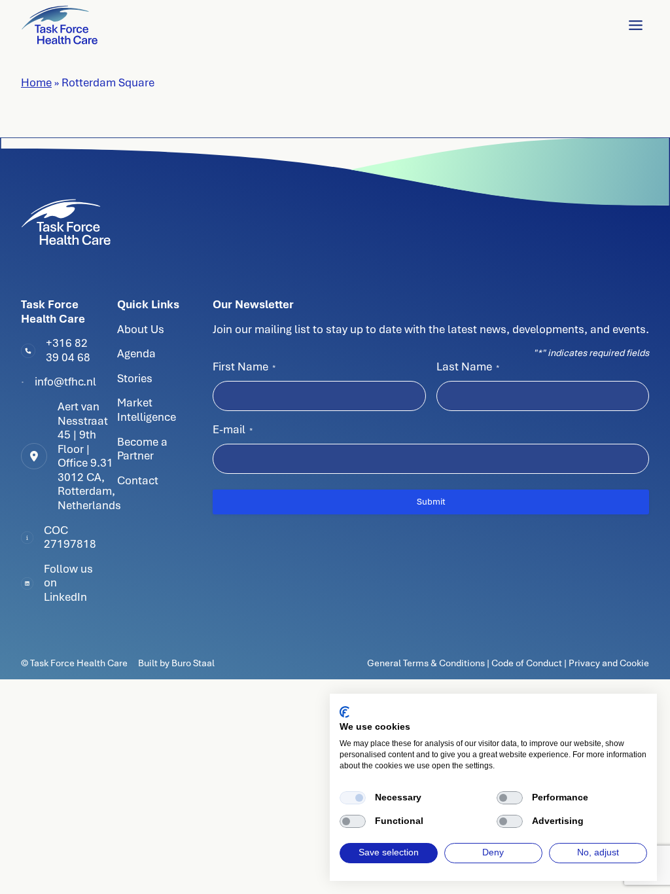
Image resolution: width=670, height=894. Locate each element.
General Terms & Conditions (427, 663)
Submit (431, 501)
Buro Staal (193, 663)
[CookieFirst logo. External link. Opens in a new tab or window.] (344, 712)
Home (36, 82)
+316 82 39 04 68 (68, 350)
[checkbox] (353, 797)
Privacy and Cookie (609, 663)
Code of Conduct (526, 663)
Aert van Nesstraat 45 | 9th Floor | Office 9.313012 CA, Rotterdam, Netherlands (89, 455)
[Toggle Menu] (635, 25)
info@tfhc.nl (65, 381)
